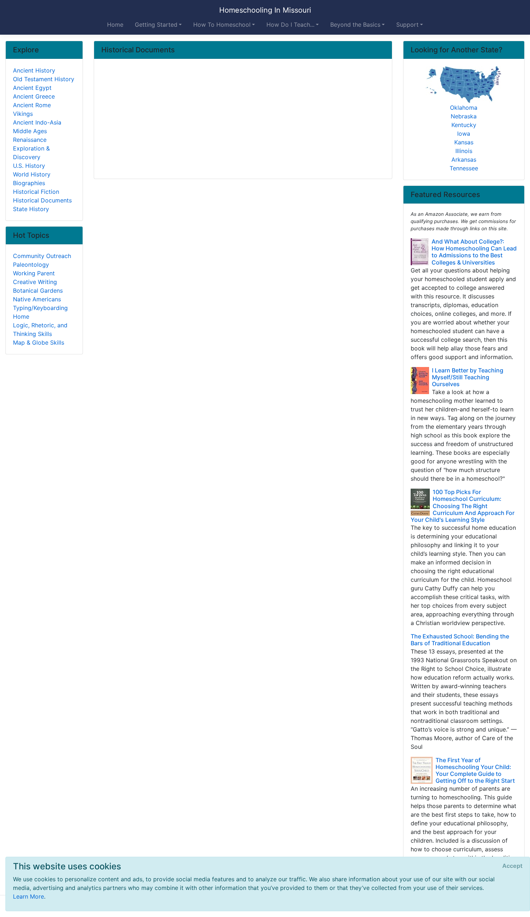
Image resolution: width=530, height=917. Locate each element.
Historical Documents (42, 200)
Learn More (28, 896)
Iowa (463, 133)
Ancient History (34, 70)
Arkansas (463, 159)
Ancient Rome (32, 105)
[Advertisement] (243, 119)
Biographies (29, 183)
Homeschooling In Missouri (265, 10)
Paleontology (31, 264)
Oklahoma (463, 107)
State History (31, 209)
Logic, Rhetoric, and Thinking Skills (40, 329)
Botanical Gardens (38, 290)
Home (115, 24)
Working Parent (34, 273)
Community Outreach (42, 255)
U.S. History (29, 165)
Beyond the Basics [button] (355, 24)
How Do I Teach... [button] (290, 24)
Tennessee (464, 168)
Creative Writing (35, 281)
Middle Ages (30, 131)
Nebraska (464, 116)
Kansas (463, 142)
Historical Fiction (36, 191)
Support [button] (407, 24)
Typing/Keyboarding (40, 307)
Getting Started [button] (156, 24)
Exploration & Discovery (31, 153)
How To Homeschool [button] (222, 24)
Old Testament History (43, 79)
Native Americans (37, 299)
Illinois (463, 150)
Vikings (23, 113)
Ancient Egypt (32, 87)
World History (31, 174)
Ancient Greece (34, 96)
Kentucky (463, 124)
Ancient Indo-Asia (37, 122)
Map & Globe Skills (38, 342)
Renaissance (30, 139)
